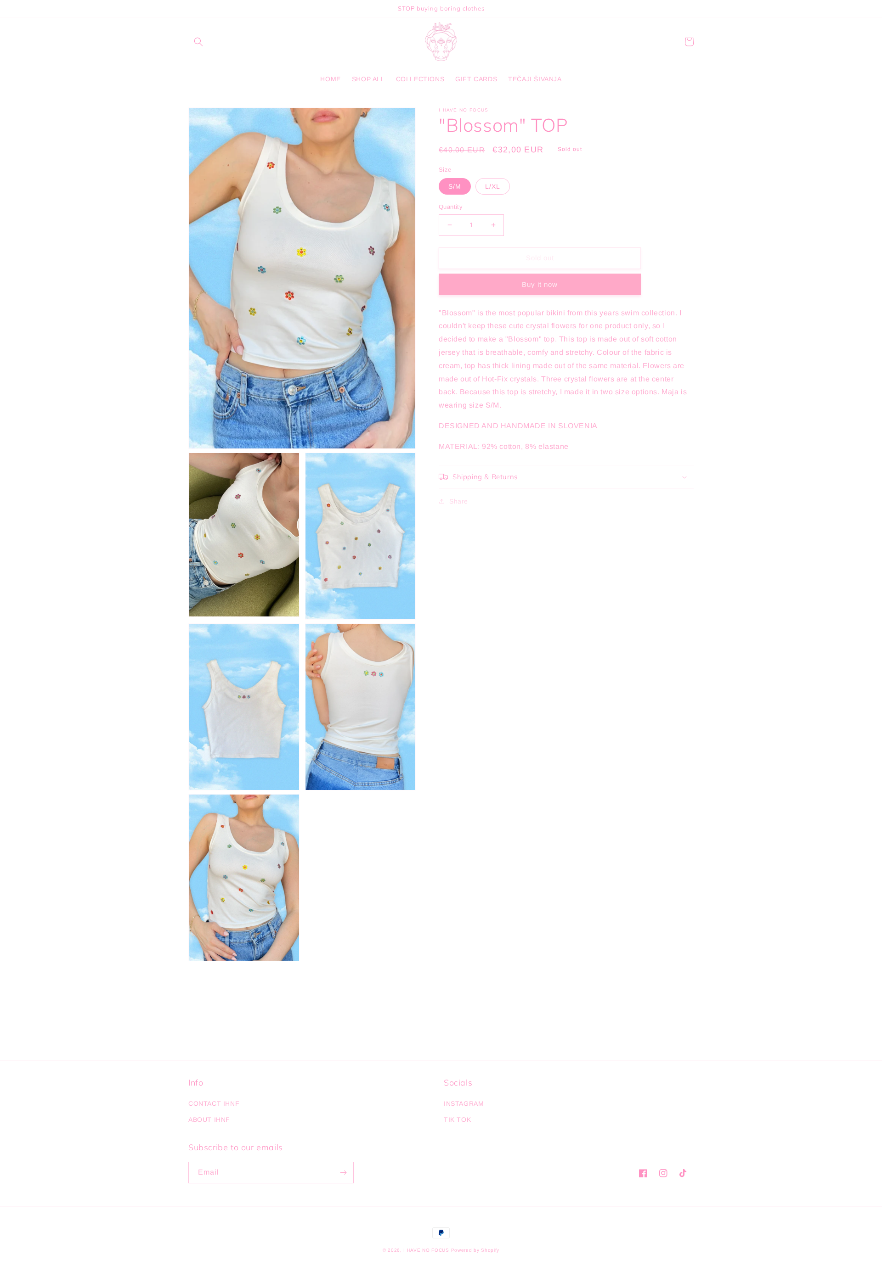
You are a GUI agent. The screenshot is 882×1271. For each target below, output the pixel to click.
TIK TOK (457, 1119)
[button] (198, 42)
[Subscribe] (343, 1172)
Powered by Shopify (475, 1250)
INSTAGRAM (464, 1103)
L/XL (492, 186)
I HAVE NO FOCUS (427, 1250)
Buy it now (540, 284)
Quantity (451, 206)
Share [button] (458, 501)
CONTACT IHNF (213, 1103)
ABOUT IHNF (209, 1119)
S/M (454, 186)
